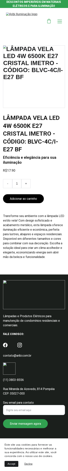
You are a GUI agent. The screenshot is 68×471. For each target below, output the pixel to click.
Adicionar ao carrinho (23, 199)
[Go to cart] (48, 21)
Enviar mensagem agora (25, 423)
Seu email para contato (18, 402)
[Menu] (59, 21)
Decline (28, 463)
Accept (11, 463)
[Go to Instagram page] (19, 345)
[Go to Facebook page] (5, 345)
